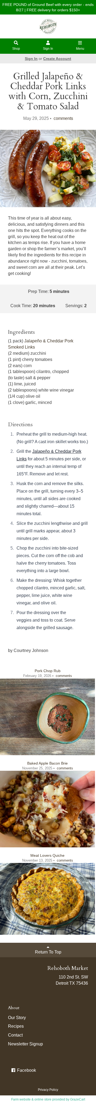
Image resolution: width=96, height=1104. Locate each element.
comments (63, 118)
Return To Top (48, 952)
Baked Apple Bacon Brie (47, 763)
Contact (15, 1035)
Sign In (48, 49)
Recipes (16, 1026)
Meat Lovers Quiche (47, 855)
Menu (80, 49)
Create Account (57, 58)
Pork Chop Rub (48, 671)
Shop (16, 49)
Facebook (26, 1070)
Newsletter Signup (25, 1044)
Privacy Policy (48, 1090)
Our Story (17, 1017)
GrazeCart (77, 1099)
